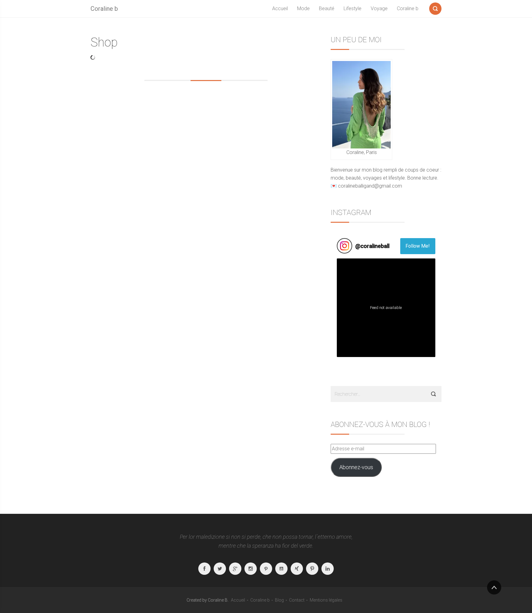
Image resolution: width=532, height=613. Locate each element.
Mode (303, 8)
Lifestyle (352, 8)
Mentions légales (326, 600)
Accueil (280, 8)
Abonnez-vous (356, 467)
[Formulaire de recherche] (435, 7)
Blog (279, 600)
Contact (296, 600)
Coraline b (104, 8)
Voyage (379, 8)
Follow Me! (417, 246)
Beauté (326, 8)
